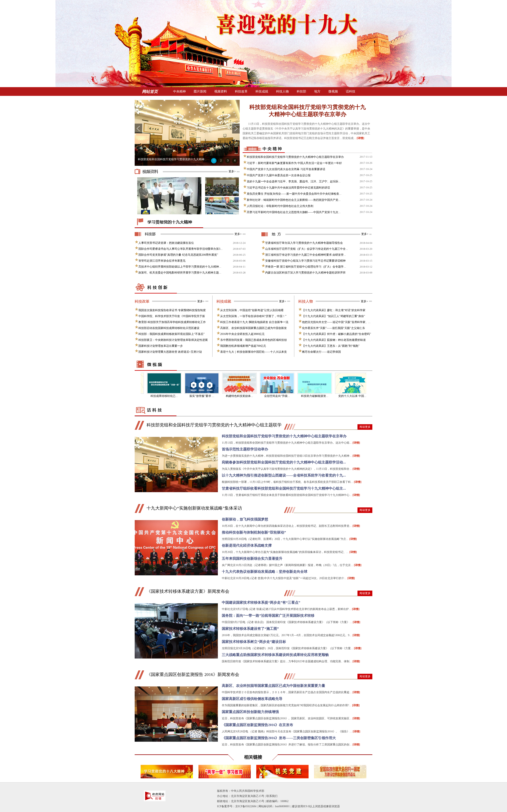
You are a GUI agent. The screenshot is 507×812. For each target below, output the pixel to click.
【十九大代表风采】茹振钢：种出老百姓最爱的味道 (334, 339)
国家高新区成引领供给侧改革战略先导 (252, 699)
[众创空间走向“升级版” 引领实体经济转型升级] (263, 383)
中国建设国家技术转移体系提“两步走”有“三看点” (261, 602)
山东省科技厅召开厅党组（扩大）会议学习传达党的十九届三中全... (306, 248)
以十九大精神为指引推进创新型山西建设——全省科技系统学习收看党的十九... (284, 475)
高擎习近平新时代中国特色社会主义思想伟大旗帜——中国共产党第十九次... (294, 212)
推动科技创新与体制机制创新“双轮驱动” (254, 532)
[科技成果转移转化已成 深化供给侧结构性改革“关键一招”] (150, 383)
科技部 (301, 91)
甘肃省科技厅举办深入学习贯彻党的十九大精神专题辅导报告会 (304, 242)
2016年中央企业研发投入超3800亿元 (242, 334)
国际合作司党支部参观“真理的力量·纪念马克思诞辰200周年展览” (178, 254)
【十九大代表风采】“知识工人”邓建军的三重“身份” (333, 316)
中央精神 (179, 91)
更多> (232, 171)
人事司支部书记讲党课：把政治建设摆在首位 (166, 242)
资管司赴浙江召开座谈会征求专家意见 (162, 260)
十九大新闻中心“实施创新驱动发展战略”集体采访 (194, 508)
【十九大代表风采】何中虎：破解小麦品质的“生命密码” (336, 334)
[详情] (360, 138)
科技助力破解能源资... (300, 396)
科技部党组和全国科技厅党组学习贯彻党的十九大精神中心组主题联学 (214, 424)
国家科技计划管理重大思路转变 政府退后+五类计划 (170, 351)
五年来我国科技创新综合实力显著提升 (252, 558)
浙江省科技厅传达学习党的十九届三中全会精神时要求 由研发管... (305, 254)
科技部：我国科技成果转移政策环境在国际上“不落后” (171, 334)
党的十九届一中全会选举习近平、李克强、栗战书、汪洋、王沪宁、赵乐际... (294, 181)
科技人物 (282, 91)
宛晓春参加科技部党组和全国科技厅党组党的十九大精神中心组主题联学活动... (284, 462)
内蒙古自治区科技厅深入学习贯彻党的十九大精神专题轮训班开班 (305, 272)
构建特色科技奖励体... (225, 396)
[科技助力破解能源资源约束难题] (300, 383)
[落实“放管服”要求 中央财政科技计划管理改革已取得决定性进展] (188, 383)
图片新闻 (200, 91)
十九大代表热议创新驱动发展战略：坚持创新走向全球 (264, 572)
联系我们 (271, 796)
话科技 (350, 91)
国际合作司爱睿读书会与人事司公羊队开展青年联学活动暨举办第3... (180, 248)
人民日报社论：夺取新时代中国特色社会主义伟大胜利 (280, 206)
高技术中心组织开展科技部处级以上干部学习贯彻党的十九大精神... (179, 266)
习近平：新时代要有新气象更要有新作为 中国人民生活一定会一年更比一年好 (294, 163)
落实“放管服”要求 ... (187, 396)
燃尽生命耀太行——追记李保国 (321, 351)
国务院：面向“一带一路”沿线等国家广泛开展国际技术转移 (268, 616)
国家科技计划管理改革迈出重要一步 (160, 345)
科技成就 (261, 91)
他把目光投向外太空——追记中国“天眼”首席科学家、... (336, 322)
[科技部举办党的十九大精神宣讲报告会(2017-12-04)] (225, 195)
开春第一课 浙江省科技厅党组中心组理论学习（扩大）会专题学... (305, 266)
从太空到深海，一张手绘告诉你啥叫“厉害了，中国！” (253, 316)
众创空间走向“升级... (263, 396)
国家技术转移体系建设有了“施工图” (250, 629)
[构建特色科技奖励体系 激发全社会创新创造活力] (225, 383)
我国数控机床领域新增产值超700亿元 (243, 345)
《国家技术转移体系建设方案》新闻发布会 (188, 591)
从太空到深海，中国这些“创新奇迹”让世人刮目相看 (252, 310)
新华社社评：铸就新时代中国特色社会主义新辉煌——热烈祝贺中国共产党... (294, 199)
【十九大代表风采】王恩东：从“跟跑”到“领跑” (330, 345)
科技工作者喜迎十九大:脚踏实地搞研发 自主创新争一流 (254, 322)
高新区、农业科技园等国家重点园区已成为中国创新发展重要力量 (273, 686)
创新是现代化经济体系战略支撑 (247, 545)
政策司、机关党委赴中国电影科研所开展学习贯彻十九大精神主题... (179, 272)
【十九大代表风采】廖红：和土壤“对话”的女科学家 (333, 310)
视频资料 (220, 91)
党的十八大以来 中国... (338, 396)
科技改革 (241, 91)
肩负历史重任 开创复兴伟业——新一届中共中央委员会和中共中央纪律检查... (294, 193)
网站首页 (150, 91)
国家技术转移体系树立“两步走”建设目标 (254, 642)
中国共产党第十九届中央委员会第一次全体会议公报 (279, 175)
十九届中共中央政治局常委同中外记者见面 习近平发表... (172, 159)
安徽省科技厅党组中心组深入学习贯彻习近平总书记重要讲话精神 (305, 260)
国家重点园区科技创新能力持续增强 (250, 712)
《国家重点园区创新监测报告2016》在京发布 (257, 725)
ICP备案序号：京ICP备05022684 (236, 806)
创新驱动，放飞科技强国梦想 (245, 519)
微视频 (333, 91)
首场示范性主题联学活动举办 (245, 449)
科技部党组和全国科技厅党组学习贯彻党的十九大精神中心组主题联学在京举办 (307, 110)
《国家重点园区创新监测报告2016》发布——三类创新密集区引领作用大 (279, 738)
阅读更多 (365, 426)
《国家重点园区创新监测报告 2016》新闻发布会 (193, 674)
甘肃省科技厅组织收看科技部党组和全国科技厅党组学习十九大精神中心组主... (284, 488)
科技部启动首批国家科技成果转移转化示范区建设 (168, 328)
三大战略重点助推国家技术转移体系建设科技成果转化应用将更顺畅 (275, 655)
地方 (317, 91)
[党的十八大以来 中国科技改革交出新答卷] (338, 383)
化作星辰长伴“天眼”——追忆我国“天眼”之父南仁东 (333, 328)
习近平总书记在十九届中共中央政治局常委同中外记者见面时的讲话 (288, 187)
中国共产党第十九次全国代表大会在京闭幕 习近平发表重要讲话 (286, 169)
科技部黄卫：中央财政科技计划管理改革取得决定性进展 (173, 339)
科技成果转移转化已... (150, 396)
